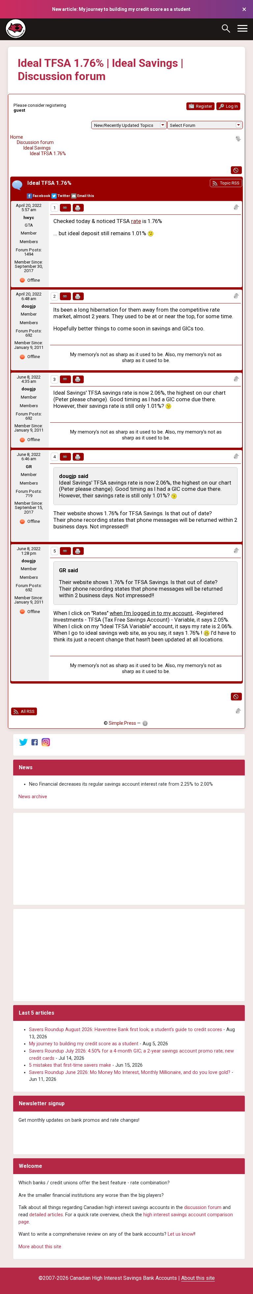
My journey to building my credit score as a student (83, 1044)
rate (136, 221)
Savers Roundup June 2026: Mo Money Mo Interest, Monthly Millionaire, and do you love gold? (129, 1072)
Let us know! (181, 1234)
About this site (198, 1278)
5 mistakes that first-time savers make (70, 1065)
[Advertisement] (129, 859)
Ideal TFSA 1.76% (48, 153)
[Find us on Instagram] (46, 742)
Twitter (63, 196)
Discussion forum (35, 142)
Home (16, 137)
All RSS (27, 711)
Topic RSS (229, 183)
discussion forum (202, 1207)
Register (203, 106)
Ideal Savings (37, 148)
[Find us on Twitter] (23, 742)
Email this (85, 196)
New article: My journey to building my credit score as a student (121, 9)
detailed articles (46, 1215)
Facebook (41, 196)
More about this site (39, 1247)
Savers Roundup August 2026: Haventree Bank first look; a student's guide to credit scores (125, 1029)
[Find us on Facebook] (35, 742)
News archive (32, 797)
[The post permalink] (65, 208)
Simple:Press (122, 723)
